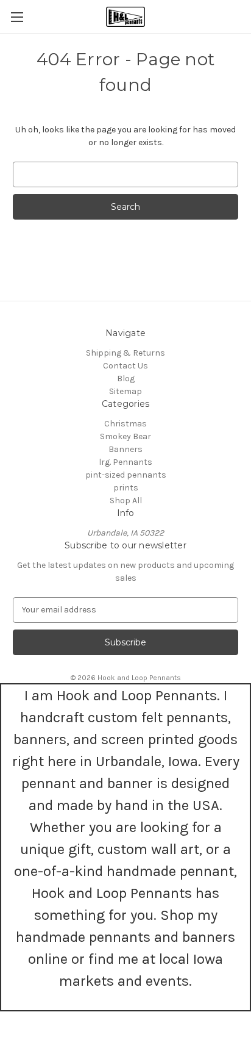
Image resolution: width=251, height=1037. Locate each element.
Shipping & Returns (125, 353)
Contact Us (125, 366)
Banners (125, 449)
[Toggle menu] (17, 17)
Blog (126, 378)
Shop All (126, 500)
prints (125, 488)
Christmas (125, 423)
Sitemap (125, 391)
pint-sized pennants (125, 475)
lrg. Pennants (125, 462)
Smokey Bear (125, 436)
